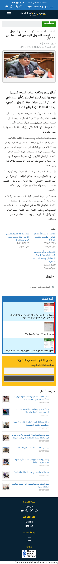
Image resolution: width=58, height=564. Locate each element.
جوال (46, 7)
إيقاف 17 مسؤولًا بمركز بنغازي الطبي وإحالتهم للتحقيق (45, 237)
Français (37, 7)
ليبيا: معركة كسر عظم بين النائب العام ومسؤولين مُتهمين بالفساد (17, 237)
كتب (51, 7)
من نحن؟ (29, 507)
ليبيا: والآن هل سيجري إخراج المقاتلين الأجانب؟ (31, 472)
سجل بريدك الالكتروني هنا (42, 365)
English (30, 7)
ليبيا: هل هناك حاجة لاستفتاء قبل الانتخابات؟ (32, 448)
